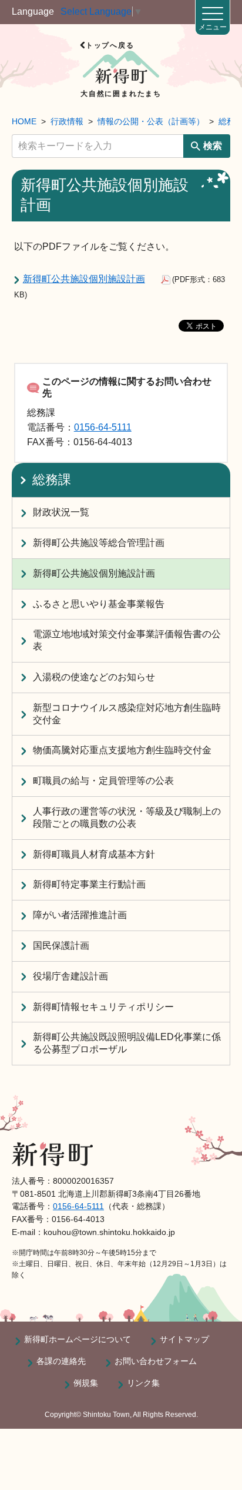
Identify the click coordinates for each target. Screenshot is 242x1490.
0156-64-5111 (103, 427)
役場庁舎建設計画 (70, 976)
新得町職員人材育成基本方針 (94, 854)
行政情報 (67, 121)
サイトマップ (184, 1339)
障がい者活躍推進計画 (80, 915)
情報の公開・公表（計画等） (151, 121)
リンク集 (143, 1383)
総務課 (51, 479)
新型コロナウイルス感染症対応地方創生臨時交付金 (127, 714)
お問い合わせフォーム (156, 1361)
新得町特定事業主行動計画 (89, 884)
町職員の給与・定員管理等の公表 (103, 781)
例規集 (85, 1383)
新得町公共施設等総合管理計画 (98, 543)
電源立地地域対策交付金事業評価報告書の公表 (127, 640)
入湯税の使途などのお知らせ (94, 677)
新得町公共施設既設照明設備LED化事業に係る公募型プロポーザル (127, 1043)
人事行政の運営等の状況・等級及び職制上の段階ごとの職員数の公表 (127, 817)
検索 (212, 146)
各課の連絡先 (61, 1361)
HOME (24, 121)
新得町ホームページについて (77, 1339)
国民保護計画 (61, 946)
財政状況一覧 (61, 512)
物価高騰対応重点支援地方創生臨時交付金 (122, 750)
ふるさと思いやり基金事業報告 (98, 604)
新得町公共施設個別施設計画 (84, 279)
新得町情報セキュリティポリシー (103, 1007)
